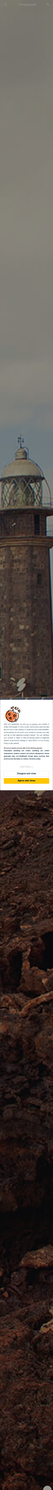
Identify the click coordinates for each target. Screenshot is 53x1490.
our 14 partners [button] (32, 724)
